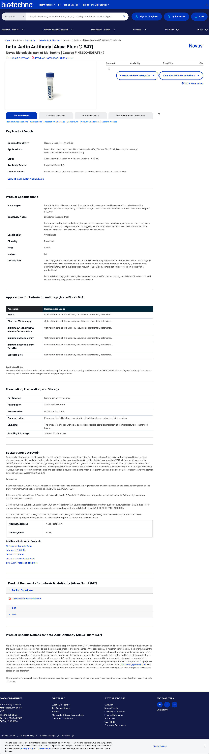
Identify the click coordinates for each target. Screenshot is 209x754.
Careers (56, 711)
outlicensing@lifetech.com (133, 664)
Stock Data (109, 718)
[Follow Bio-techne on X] (167, 704)
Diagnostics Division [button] (101, 29)
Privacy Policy (8, 735)
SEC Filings (109, 722)
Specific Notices (109, 121)
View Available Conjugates (135, 75)
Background (72, 121)
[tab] (21, 115)
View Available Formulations (179, 75)
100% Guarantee (194, 83)
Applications (36, 121)
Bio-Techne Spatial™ (68, 5)
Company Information (114, 711)
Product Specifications (17, 121)
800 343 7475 (15, 718)
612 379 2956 (10, 715)
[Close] (204, 746)
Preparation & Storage (54, 121)
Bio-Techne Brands (61, 708)
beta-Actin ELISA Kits (16, 550)
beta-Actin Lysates (15, 554)
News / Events (111, 708)
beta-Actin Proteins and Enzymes (22, 563)
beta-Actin (30, 40)
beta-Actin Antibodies (49, 40)
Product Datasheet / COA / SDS (54, 57)
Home (7, 40)
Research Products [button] (11, 29)
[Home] (17, 4)
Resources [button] (169, 29)
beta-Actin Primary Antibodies (20, 558)
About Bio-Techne (61, 705)
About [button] (200, 29)
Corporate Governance (115, 725)
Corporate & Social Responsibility (68, 715)
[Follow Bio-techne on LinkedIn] (160, 704)
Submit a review (19, 57)
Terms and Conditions (62, 718)
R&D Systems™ (47, 5)
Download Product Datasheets (26, 598)
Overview (108, 705)
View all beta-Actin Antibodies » (26, 179)
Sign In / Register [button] (149, 16)
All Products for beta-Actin (19, 546)
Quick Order (179, 16)
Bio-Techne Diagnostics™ (96, 5)
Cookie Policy (27, 735)
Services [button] (137, 29)
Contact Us (162, 709)
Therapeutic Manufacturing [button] (55, 29)
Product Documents (89, 121)
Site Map (66, 735)
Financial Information (114, 715)
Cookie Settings (47, 736)
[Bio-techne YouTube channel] (174, 704)
